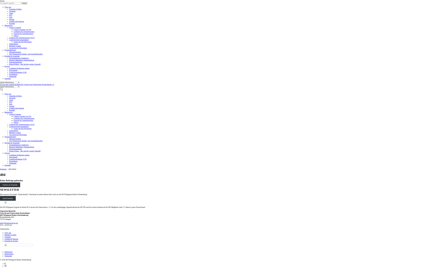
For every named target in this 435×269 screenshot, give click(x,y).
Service (7, 66)
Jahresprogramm (15, 52)
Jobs (10, 17)
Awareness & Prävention (18, 48)
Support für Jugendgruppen (23, 34)
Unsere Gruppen (15, 28)
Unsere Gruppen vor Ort (22, 30)
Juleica (16, 36)
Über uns (8, 7)
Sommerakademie (15, 62)
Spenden (8, 79)
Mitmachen (9, 26)
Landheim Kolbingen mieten (19, 68)
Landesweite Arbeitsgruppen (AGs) (22, 38)
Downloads (13, 70)
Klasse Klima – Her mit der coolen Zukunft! (25, 64)
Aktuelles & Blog (15, 9)
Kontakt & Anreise (11, 241)
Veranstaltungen (10, 50)
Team (11, 13)
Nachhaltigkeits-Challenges (19, 58)
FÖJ (10, 15)
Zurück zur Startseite (10, 185)
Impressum (8, 252)
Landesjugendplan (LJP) (18, 72)
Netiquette (12, 76)
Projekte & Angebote (12, 56)
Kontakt (12, 23)
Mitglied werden (15, 46)
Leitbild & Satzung (11, 239)
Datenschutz (9, 254)
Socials (11, 19)
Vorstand (12, 11)
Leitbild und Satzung (16, 21)
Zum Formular (8, 198)
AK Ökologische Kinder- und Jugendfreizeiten (26, 54)
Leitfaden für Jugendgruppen (24, 32)
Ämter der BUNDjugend (22, 42)
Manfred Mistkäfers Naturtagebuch (21, 60)
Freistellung (13, 74)
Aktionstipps (13, 44)
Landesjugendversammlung (19, 40)
